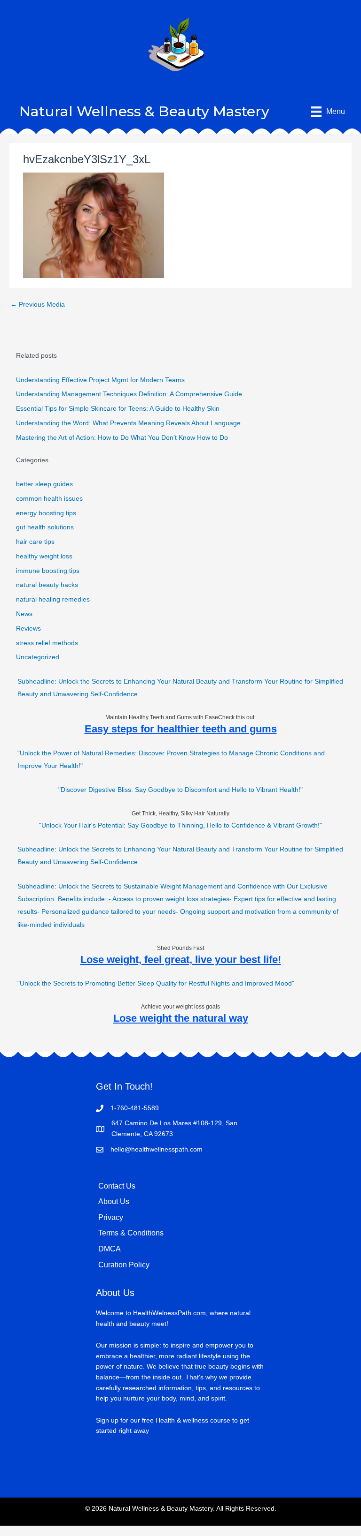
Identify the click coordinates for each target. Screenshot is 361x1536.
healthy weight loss (44, 556)
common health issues (49, 498)
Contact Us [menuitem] (116, 1186)
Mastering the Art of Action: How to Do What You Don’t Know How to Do (122, 437)
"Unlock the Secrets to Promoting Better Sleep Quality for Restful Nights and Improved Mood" (155, 983)
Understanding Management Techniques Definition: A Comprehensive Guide (129, 394)
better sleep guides (44, 484)
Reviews (28, 628)
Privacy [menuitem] (110, 1217)
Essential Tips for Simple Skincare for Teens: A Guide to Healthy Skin (118, 408)
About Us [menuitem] (113, 1201)
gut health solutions (45, 527)
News (24, 613)
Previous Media (37, 304)
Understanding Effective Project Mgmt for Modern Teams (100, 380)
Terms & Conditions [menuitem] (131, 1233)
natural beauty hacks (47, 584)
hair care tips (35, 541)
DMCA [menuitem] (109, 1249)
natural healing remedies (53, 599)
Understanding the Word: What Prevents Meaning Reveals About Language (128, 423)
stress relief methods (47, 643)
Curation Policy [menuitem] (123, 1265)
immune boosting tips (47, 570)
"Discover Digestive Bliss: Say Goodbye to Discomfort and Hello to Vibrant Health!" (180, 789)
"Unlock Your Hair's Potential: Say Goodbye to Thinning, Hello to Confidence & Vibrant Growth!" (180, 825)
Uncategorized (37, 657)
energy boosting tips (46, 513)
